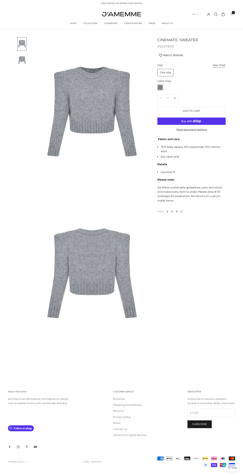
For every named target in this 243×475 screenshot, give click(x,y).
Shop (73, 23)
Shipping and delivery (127, 404)
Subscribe (199, 424)
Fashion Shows (133, 23)
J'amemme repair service (129, 435)
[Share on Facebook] (167, 211)
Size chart (219, 65)
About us (167, 23)
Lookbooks (111, 23)
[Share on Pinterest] (176, 211)
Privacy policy (122, 417)
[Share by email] (181, 211)
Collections (90, 23)
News (116, 423)
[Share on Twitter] (172, 211)
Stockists (119, 398)
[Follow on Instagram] (18, 447)
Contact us (120, 429)
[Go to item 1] (22, 44)
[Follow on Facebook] (9, 447)
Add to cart (191, 110)
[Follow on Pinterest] (26, 447)
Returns (118, 410)
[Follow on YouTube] (35, 447)
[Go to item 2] (22, 60)
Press (152, 23)
